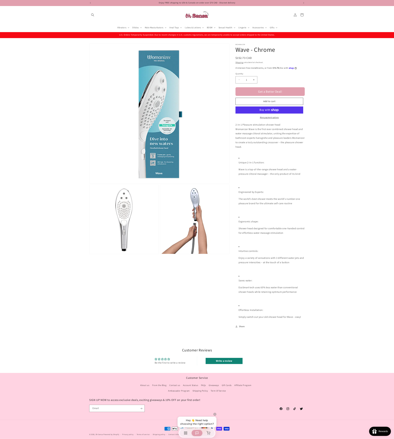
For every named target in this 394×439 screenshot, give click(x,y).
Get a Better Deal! (270, 92)
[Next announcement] (303, 3)
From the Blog (159, 385)
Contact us (174, 385)
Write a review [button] (224, 360)
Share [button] (242, 326)
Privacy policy (128, 434)
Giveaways (214, 385)
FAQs (203, 385)
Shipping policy (159, 434)
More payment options (269, 117)
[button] (92, 15)
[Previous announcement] (90, 3)
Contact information (176, 434)
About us (144, 385)
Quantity (239, 73)
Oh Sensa (99, 434)
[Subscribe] (141, 408)
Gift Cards (227, 385)
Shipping (239, 62)
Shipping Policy (200, 390)
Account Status (190, 385)
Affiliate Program (242, 385)
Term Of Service (218, 390)
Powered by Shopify (111, 434)
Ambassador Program (179, 390)
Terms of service (143, 434)
